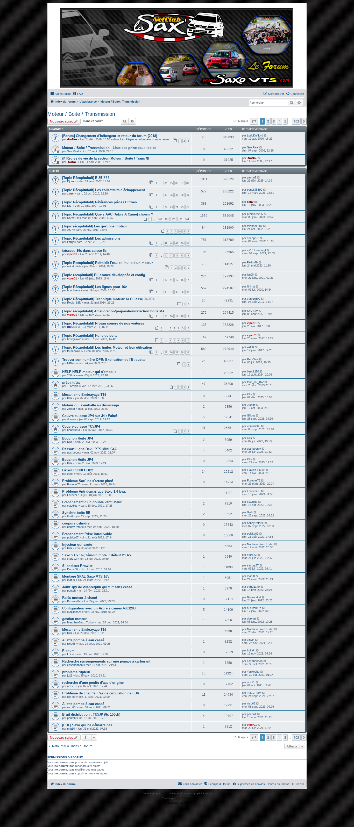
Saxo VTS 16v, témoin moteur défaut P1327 (96, 555)
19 (187, 316)
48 (171, 243)
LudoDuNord (255, 135)
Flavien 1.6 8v (256, 469)
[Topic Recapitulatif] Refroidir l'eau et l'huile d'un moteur (107, 263)
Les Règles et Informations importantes (144, 139)
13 (182, 255)
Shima (251, 286)
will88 (250, 347)
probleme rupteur (76, 672)
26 (187, 207)
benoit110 (253, 371)
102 (173, 219)
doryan (71, 419)
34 (171, 292)
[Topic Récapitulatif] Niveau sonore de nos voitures (103, 323)
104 (187, 219)
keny (250, 201)
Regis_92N (74, 302)
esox (70, 473)
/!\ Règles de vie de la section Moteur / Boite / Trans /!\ (105, 158)
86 (176, 183)
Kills (69, 398)
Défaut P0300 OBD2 (77, 470)
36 (171, 195)
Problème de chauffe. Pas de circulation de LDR (100, 693)
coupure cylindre (75, 523)
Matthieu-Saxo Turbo (260, 544)
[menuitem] (78, 94)
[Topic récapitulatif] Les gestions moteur (94, 226)
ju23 (69, 675)
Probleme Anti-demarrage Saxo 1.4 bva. (94, 491)
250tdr (71, 375)
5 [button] (285, 121)
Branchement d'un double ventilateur (92, 502)
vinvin (250, 639)
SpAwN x (73, 217)
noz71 (71, 686)
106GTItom (254, 692)
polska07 (73, 537)
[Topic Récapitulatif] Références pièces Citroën (99, 202)
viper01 (72, 254)
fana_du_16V (255, 382)
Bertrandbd (74, 601)
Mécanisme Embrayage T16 (84, 395)
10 (166, 255)
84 (166, 183)
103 (180, 219)
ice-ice (71, 696)
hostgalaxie (74, 339)
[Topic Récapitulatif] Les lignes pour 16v (94, 287)
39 (187, 195)
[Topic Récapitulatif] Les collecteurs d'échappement (103, 190)
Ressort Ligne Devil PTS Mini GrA (89, 449)
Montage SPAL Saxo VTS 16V (86, 576)
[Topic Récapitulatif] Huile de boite (89, 335)
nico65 (71, 643)
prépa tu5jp (71, 382)
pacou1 (251, 177)
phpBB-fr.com (184, 798)
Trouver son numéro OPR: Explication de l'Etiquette (103, 360)
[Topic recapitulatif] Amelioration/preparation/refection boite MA (113, 311)
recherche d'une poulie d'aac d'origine (93, 683)
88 (187, 183)
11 (171, 255)
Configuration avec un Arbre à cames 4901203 (99, 608)
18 (182, 316)
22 (166, 207)
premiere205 (255, 213)
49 (176, 243)
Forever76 (73, 484)
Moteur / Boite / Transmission (81, 114)
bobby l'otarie (75, 526)
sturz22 (72, 558)
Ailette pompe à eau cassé (83, 640)
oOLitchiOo (74, 611)
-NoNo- (72, 139)
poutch (71, 590)
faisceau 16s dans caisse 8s (84, 251)
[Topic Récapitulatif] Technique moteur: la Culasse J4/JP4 (108, 299)
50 (182, 243)
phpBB (165, 793)
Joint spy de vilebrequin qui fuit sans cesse (97, 587)
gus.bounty (74, 452)
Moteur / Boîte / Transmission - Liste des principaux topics (109, 148)
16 (182, 280)
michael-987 (254, 225)
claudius (72, 505)
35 (166, 195)
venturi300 (253, 298)
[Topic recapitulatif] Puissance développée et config (103, 275)
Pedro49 (252, 262)
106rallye (73, 385)
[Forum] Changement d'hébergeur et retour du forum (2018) (109, 136)
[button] (254, 121)
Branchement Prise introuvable (87, 534)
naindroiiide (74, 266)
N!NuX (71, 363)
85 (171, 183)
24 (176, 207)
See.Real (73, 151)
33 (166, 292)
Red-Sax (252, 359)
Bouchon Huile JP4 (77, 438)
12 (176, 255)
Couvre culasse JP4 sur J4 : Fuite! (89, 416)
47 (166, 243)
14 (187, 255)
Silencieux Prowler (77, 566)
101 (167, 219)
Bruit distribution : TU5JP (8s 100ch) (91, 714)
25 (182, 207)
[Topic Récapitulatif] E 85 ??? (85, 178)
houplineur (73, 290)
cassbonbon (75, 664)
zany (70, 193)
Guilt (70, 516)
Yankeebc (253, 671)
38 (182, 195)
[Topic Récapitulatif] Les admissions (91, 238)
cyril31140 (253, 586)
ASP (70, 229)
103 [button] (296, 121)
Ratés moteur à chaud (79, 598)
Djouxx (71, 181)
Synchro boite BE (76, 513)
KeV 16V (252, 310)
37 (176, 195)
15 (176, 280)
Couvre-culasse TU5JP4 (81, 426)
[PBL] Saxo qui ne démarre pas (87, 725)
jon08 (250, 274)
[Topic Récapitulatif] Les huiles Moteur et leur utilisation (107, 347)
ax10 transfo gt (256, 250)
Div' (69, 205)
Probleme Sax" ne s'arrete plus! (87, 481)
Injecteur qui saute (77, 544)
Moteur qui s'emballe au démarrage (90, 405)
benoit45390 (254, 189)
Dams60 (72, 569)
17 (187, 280)
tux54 (71, 326)
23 (171, 207)
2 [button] (268, 121)
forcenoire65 (75, 351)
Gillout (251, 415)
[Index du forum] (177, 47)
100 (160, 219)
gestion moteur (74, 619)
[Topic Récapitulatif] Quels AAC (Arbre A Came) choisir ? (107, 214)
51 (187, 243)
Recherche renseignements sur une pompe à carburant (106, 661)
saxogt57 (253, 238)
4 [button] (279, 121)
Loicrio (71, 654)
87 (182, 183)
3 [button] (274, 121)
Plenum (68, 651)
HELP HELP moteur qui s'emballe (89, 372)
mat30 (71, 579)
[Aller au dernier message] (265, 135)
